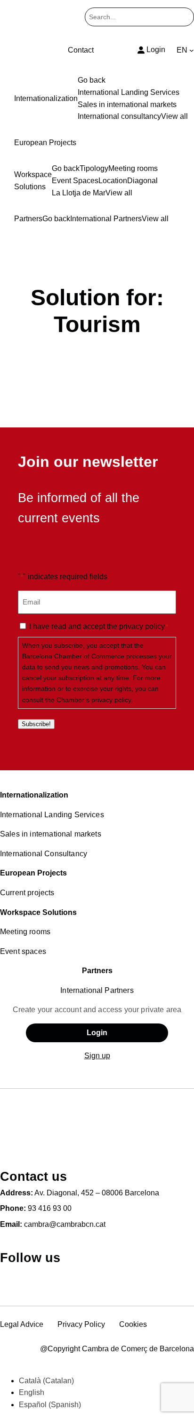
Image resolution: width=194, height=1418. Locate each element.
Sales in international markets (50, 834)
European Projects (33, 873)
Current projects (27, 893)
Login (97, 1033)
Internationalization (34, 795)
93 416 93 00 (50, 1208)
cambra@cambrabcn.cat (64, 1224)
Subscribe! (36, 724)
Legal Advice (21, 1324)
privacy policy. (112, 700)
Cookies (133, 1324)
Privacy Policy (81, 1324)
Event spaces (23, 951)
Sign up (97, 1056)
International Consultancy (43, 854)
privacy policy (142, 626)
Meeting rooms (25, 932)
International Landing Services (52, 815)
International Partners (97, 990)
